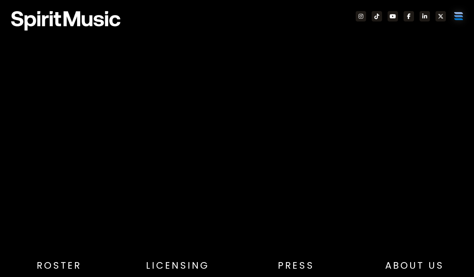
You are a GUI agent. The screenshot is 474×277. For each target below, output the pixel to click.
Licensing (177, 265)
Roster (59, 265)
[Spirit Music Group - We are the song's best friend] (65, 20)
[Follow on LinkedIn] (425, 16)
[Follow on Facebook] (409, 16)
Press (296, 265)
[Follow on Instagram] (361, 16)
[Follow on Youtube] (393, 16)
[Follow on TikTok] (377, 16)
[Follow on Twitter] (440, 16)
